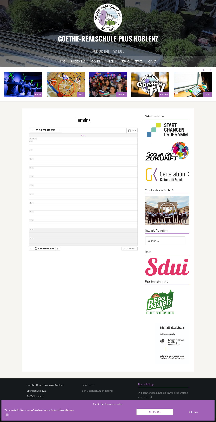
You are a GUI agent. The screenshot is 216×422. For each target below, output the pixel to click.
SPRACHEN (79, 94)
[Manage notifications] (7, 415)
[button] (130, 249)
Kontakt (152, 61)
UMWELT (207, 94)
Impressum (88, 385)
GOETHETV (121, 94)
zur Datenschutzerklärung (97, 390)
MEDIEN (165, 94)
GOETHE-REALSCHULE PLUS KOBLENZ (108, 38)
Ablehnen (193, 412)
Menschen (95, 61)
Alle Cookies (155, 412)
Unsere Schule (78, 61)
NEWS (62, 61)
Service (138, 61)
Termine (125, 61)
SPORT (38, 94)
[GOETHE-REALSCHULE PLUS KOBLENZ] (108, 17)
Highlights (111, 61)
